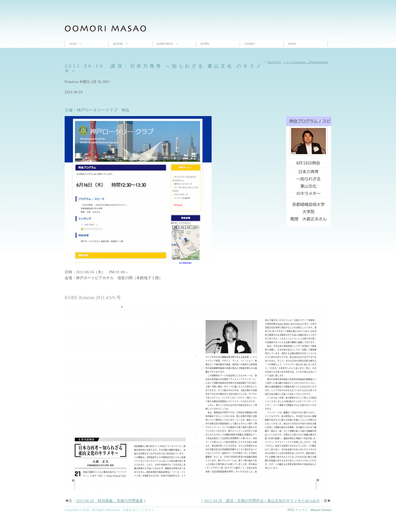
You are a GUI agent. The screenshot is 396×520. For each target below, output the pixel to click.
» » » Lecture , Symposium (305, 62)
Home (292, 43)
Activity (118, 43)
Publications (165, 43)
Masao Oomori (320, 510)
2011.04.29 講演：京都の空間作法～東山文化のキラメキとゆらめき (262, 501)
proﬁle (205, 43)
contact (249, 43)
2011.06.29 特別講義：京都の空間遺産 (109, 501)
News (73, 43)
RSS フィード (298, 510)
